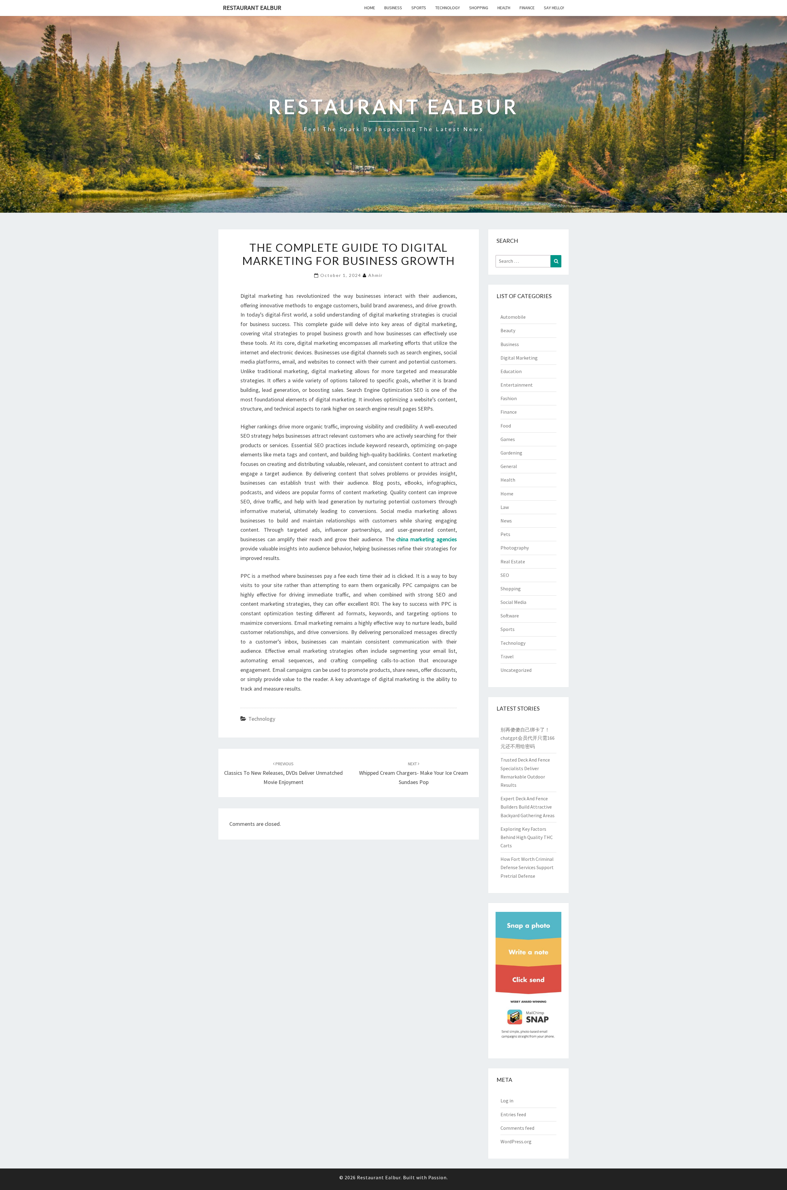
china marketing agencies (426, 539)
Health (503, 7)
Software (509, 616)
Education (511, 371)
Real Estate (512, 561)
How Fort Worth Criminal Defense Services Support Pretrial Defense (527, 867)
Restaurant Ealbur (252, 7)
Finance (527, 7)
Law (504, 507)
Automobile (513, 317)
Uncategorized (516, 670)
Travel (507, 656)
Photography (514, 548)
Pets (505, 534)
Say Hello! (554, 7)
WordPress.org (516, 1141)
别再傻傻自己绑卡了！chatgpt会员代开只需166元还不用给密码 (527, 738)
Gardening (511, 453)
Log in (506, 1100)
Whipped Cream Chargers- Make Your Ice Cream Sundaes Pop (413, 773)
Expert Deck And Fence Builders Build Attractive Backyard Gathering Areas (527, 806)
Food (505, 426)
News (506, 521)
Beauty (507, 330)
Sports (418, 7)
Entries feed (513, 1114)
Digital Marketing (519, 358)
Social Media (513, 602)
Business (393, 7)
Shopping (478, 7)
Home (369, 7)
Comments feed (517, 1128)
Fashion (508, 398)
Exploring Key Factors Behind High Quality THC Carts (526, 837)
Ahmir (375, 275)
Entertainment (516, 385)
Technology (447, 7)
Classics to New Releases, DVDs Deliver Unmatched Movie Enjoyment (283, 773)
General (508, 466)
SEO (504, 575)
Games (507, 439)
